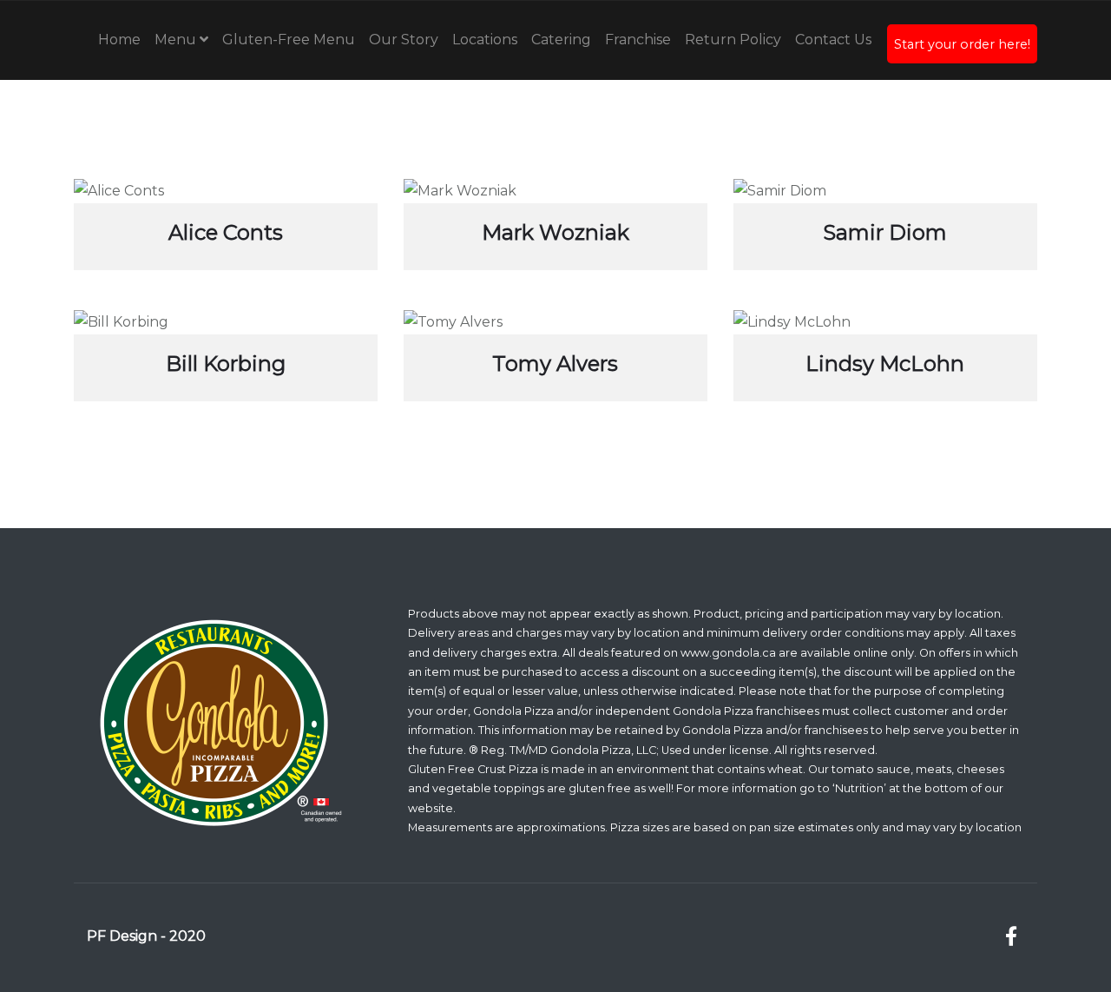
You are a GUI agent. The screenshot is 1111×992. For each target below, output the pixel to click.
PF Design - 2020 (146, 936)
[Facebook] (1010, 936)
